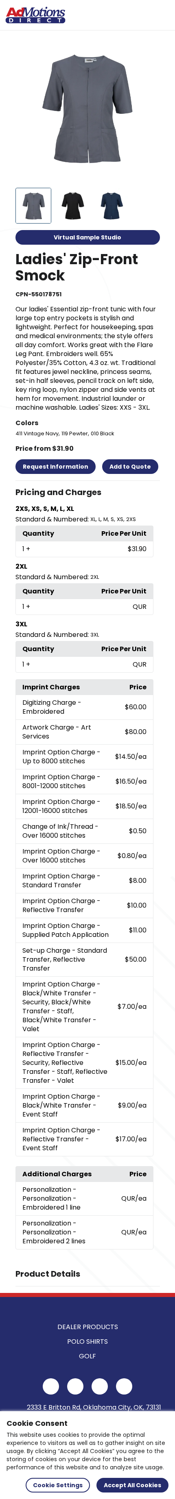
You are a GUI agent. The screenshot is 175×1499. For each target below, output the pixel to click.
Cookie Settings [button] (58, 1485)
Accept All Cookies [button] (132, 1485)
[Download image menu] (149, 47)
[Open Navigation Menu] (161, 15)
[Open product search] (144, 15)
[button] (87, 492)
